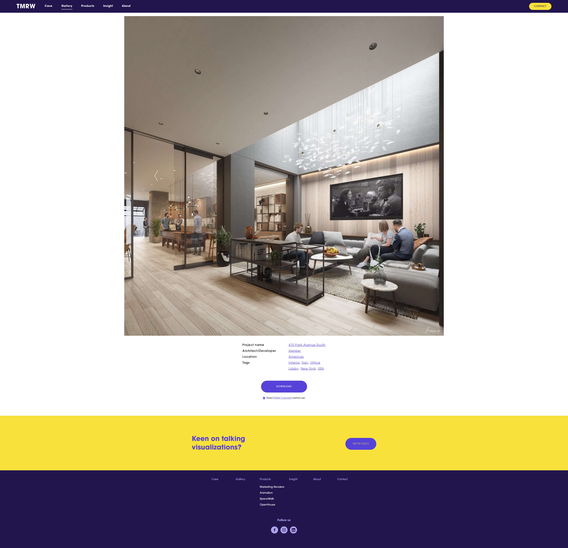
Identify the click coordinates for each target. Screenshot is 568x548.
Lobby (293, 368)
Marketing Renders (272, 487)
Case (49, 6)
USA (321, 368)
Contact (540, 6)
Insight (108, 6)
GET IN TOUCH (361, 444)
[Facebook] (274, 530)
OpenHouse (267, 505)
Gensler (295, 351)
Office (315, 362)
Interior (294, 362)
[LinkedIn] (293, 530)
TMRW (26, 7)
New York (308, 368)
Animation (266, 493)
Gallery (66, 6)
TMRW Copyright (282, 398)
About (126, 6)
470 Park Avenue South (307, 345)
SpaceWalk (267, 499)
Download (284, 386)
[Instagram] (284, 530)
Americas (296, 357)
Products (87, 6)
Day (305, 362)
